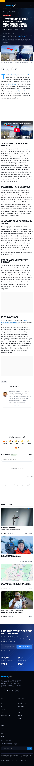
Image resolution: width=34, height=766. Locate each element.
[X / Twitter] (3, 690)
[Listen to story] (12, 69)
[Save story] (3, 69)
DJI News (20, 701)
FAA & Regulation (22, 704)
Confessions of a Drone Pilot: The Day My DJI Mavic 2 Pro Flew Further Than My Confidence (16, 583)
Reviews (20, 715)
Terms (9, 762)
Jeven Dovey (12, 84)
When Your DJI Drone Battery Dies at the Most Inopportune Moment (12, 611)
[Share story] (7, 69)
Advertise (3, 731)
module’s (25, 149)
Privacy (3, 762)
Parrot (2, 706)
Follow (16, 406)
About (2, 725)
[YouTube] (12, 690)
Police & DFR (21, 706)
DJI (2, 698)
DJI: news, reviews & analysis (22, 485)
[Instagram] (17, 690)
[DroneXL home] (11, 5)
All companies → (5, 715)
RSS (20, 762)
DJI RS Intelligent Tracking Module (19, 75)
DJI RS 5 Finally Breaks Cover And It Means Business (10, 528)
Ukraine (20, 709)
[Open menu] (3, 5)
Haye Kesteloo (14, 387)
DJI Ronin (12, 11)
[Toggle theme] (31, 5)
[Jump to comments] (16, 69)
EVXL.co (11, 398)
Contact (3, 728)
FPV (19, 712)
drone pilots (22, 91)
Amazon (3, 709)
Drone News (21, 698)
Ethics (2, 734)
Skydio (3, 704)
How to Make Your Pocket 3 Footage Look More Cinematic (11, 556)
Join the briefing (24, 646)
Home (4, 11)
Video (4, 381)
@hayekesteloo (21, 402)
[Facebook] (8, 690)
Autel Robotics (5, 701)
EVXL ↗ (3, 736)
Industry (20, 718)
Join (29, 748)
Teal (2, 712)
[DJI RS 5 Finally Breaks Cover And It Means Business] (17, 517)
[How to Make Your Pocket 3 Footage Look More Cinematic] (17, 545)
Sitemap (15, 762)
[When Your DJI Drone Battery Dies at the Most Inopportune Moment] (17, 600)
